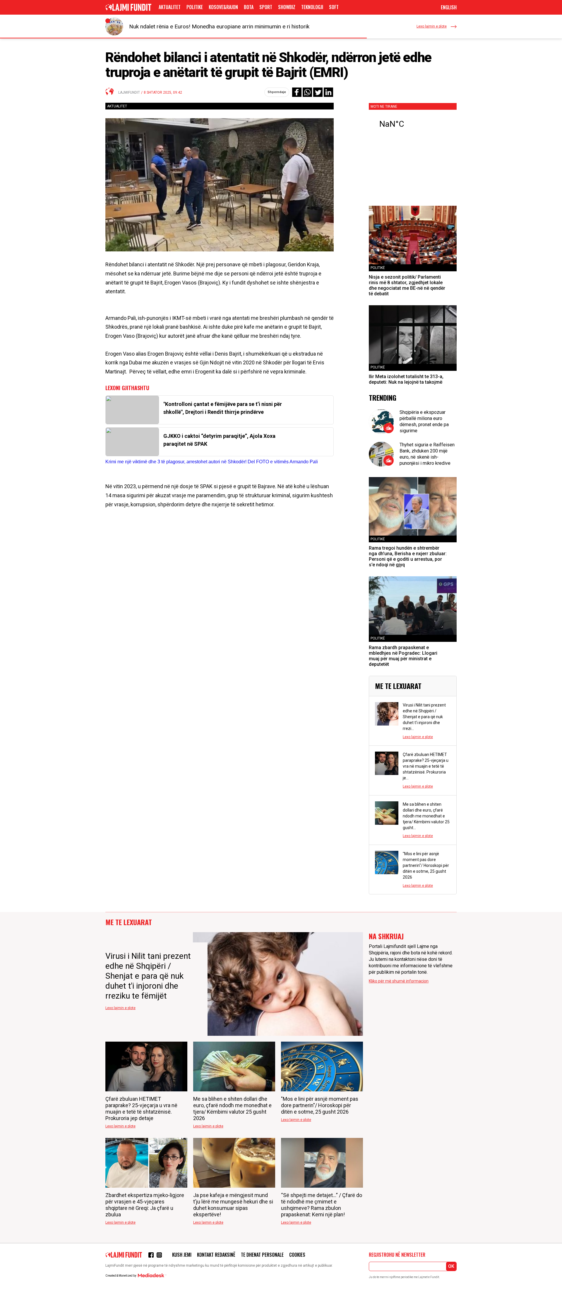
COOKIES (297, 1254)
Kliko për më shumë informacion (399, 981)
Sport (265, 7)
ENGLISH (449, 7)
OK (451, 1266)
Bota (248, 7)
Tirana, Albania (413, 124)
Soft (334, 7)
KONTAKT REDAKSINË (216, 1254)
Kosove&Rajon (223, 7)
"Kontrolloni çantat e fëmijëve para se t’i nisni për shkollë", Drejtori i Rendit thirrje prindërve (222, 408)
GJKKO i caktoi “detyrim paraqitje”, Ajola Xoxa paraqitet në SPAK (219, 440)
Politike (194, 7)
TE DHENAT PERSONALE (262, 1254)
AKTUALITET (170, 7)
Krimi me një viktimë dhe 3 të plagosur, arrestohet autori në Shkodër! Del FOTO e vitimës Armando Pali (211, 461)
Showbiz (286, 7)
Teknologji (312, 7)
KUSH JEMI (181, 1254)
